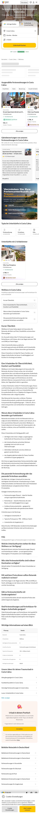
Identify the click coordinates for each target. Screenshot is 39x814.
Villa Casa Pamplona (9, 265)
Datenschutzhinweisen (28, 804)
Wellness (21, 59)
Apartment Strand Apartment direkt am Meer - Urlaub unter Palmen (12, 153)
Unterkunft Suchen (19, 45)
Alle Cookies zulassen (27, 809)
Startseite (4, 59)
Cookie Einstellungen (10, 809)
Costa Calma (12, 59)
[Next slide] (35, 107)
